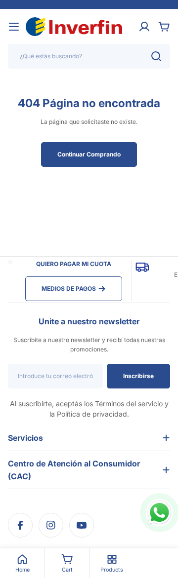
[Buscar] (156, 56)
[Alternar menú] (14, 27)
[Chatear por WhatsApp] (159, 512)
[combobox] (89, 56)
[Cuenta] (144, 27)
